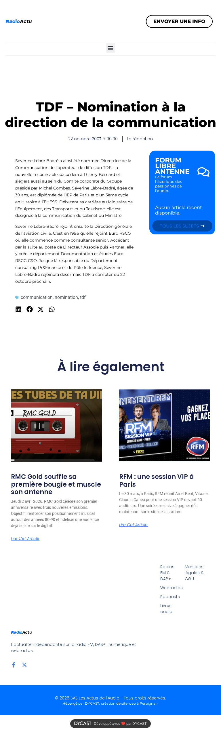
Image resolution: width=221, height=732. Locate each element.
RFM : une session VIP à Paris (156, 480)
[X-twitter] (24, 664)
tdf (83, 297)
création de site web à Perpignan (129, 703)
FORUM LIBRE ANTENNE (172, 166)
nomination (66, 297)
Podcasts (169, 597)
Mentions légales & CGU (194, 573)
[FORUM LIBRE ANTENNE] (203, 172)
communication (37, 297)
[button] (110, 48)
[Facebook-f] (13, 664)
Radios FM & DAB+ (167, 573)
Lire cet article (25, 538)
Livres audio (166, 609)
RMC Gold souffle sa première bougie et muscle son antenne (56, 484)
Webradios (169, 588)
